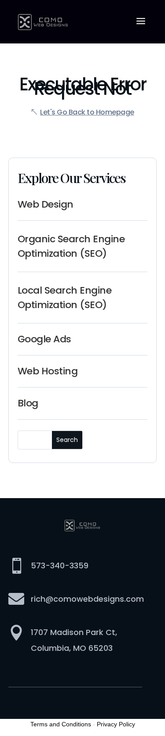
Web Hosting (48, 371)
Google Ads (44, 339)
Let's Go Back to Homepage (87, 112)
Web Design (45, 204)
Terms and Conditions (60, 724)
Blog (28, 403)
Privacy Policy (116, 724)
